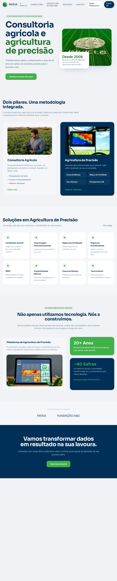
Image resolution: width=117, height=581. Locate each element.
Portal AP (108, 4)
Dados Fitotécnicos (94, 4)
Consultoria (37, 5)
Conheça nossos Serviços (21, 76)
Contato (80, 5)
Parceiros (67, 5)
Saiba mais (13, 189)
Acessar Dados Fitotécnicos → (88, 379)
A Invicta (23, 4)
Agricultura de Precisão (53, 4)
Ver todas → (108, 225)
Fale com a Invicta (58, 464)
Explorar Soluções (74, 189)
